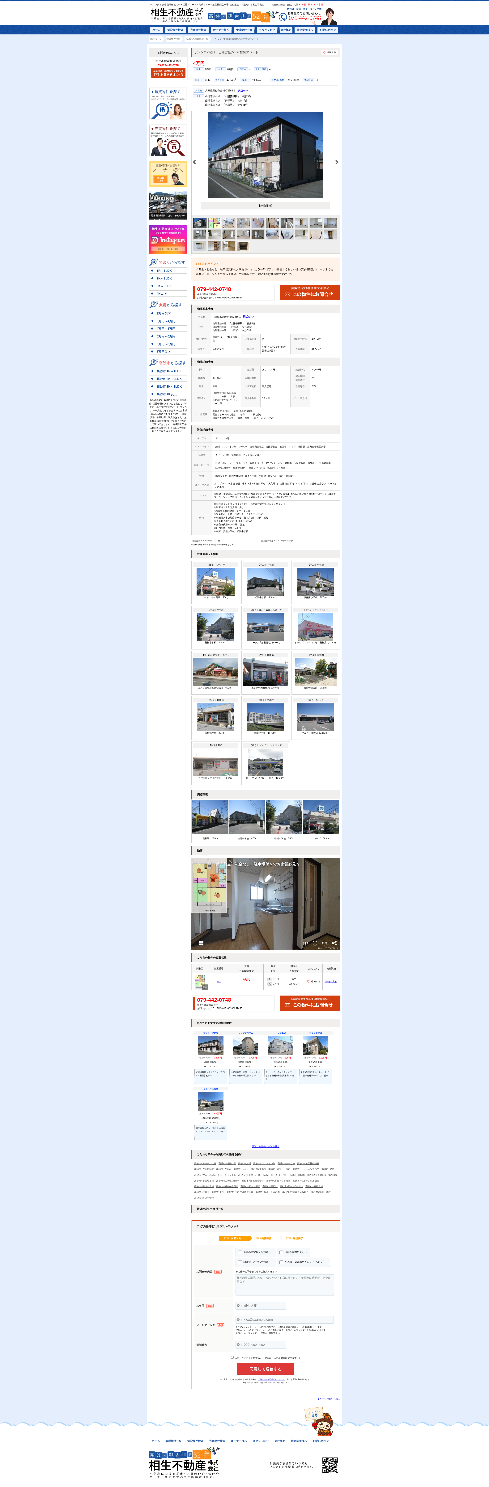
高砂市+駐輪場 (297, 1175)
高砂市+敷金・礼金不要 (268, 1192)
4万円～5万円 (166, 328)
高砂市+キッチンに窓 (205, 1163)
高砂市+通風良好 (314, 1186)
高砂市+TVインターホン (274, 1175)
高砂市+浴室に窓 (227, 1163)
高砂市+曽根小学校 (321, 1192)
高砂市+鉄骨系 (201, 1192)
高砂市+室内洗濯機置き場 (240, 1192)
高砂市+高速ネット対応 (278, 1180)
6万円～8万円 (166, 344)
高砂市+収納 (327, 1169)
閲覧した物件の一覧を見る (265, 1146)
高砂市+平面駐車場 (204, 1180)
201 (219, 981)
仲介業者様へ (305, 29)
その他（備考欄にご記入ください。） (305, 1262)
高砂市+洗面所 (258, 1169)
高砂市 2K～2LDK (169, 379)
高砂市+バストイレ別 (264, 1163)
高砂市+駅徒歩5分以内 (291, 1186)
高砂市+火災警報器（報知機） (322, 1175)
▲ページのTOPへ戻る (328, 1398)
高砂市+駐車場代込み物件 (295, 1192)
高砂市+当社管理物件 (253, 1180)
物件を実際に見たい (295, 1252)
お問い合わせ (328, 29)
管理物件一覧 (244, 29)
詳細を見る (331, 981)
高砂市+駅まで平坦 (250, 1186)
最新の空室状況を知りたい (258, 1252)
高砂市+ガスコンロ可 (279, 1169)
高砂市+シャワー (286, 1163)
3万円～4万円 (166, 321)
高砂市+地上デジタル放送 (306, 1180)
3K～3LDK (164, 286)
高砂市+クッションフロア (306, 1169)
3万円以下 (164, 313)
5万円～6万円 (166, 336)
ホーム (156, 29)
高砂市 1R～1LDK (169, 371)
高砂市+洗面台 (223, 1169)
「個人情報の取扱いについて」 (271, 1379)
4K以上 (162, 293)
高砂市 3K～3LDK (169, 386)
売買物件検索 (198, 29)
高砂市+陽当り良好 (204, 1186)
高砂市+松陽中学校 (204, 1198)
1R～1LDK (164, 270)
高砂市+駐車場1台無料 (228, 1180)
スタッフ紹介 (267, 29)
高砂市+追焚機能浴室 (308, 1163)
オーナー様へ (221, 29)
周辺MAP (243, 90)
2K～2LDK (164, 278)
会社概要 (286, 29)
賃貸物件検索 (175, 29)
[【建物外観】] (265, 197)
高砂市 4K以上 (167, 394)
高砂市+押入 (200, 1175)
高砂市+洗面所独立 (204, 1169)
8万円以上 (164, 351)
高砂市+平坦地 (270, 1186)
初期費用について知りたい (258, 1262)
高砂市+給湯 (244, 1163)
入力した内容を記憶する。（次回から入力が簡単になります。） (267, 1358)
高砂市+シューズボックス (222, 1175)
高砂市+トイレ (241, 1169)
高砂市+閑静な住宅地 (227, 1186)
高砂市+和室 (218, 1192)
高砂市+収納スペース (249, 1175)
